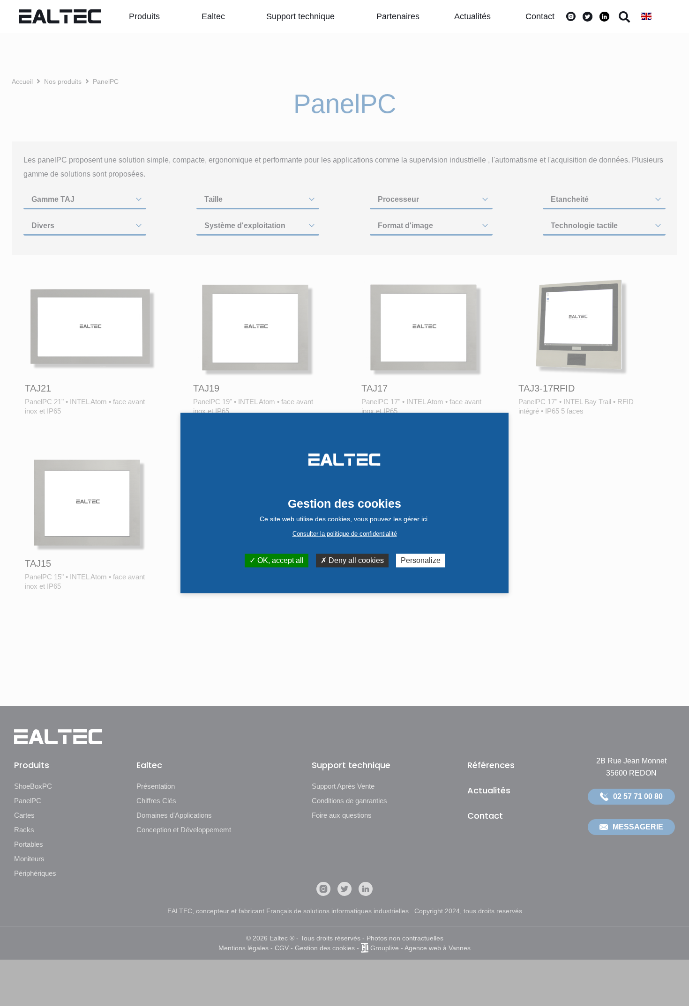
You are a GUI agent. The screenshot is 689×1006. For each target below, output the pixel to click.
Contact (539, 16)
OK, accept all (279, 560)
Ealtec (213, 16)
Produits (144, 16)
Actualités (472, 16)
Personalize (421, 560)
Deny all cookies (355, 560)
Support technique (300, 16)
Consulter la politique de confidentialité (344, 533)
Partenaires (397, 16)
